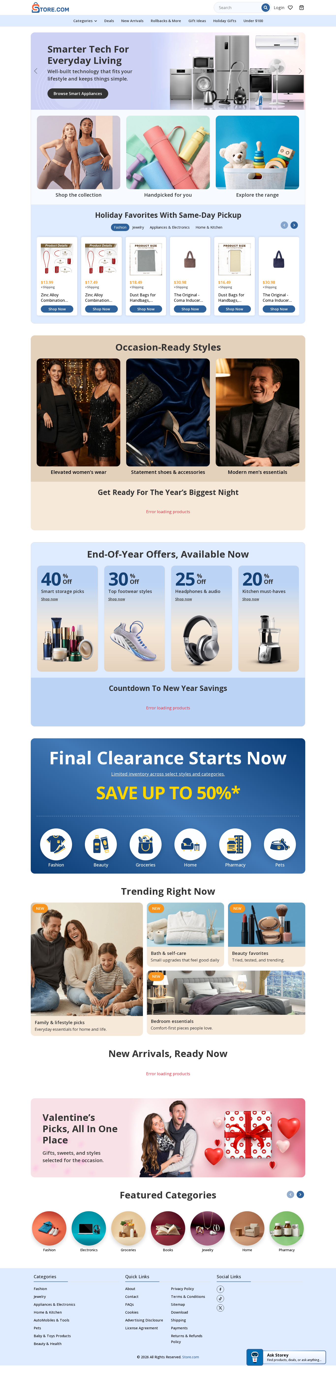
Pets (37, 1336)
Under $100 (253, 20)
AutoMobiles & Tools (51, 1328)
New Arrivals (132, 20)
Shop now (49, 607)
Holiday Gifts (224, 20)
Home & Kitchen (48, 1321)
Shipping (178, 1328)
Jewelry (40, 1305)
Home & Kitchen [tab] (209, 236)
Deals (109, 20)
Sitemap (178, 1313)
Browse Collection (71, 107)
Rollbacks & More (166, 20)
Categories (83, 20)
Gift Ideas (197, 20)
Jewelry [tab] (138, 236)
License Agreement (141, 1336)
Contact (131, 1305)
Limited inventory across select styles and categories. (168, 782)
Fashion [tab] (120, 236)
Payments (179, 1336)
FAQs (129, 1313)
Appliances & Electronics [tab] (170, 236)
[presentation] (284, 233)
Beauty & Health (47, 1352)
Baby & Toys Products (52, 1344)
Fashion (40, 1297)
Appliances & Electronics (54, 1313)
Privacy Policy (182, 1297)
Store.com (190, 1365)
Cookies (131, 1321)
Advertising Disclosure (144, 1328)
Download (179, 1321)
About (130, 1297)
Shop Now (57, 317)
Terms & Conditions (188, 1305)
